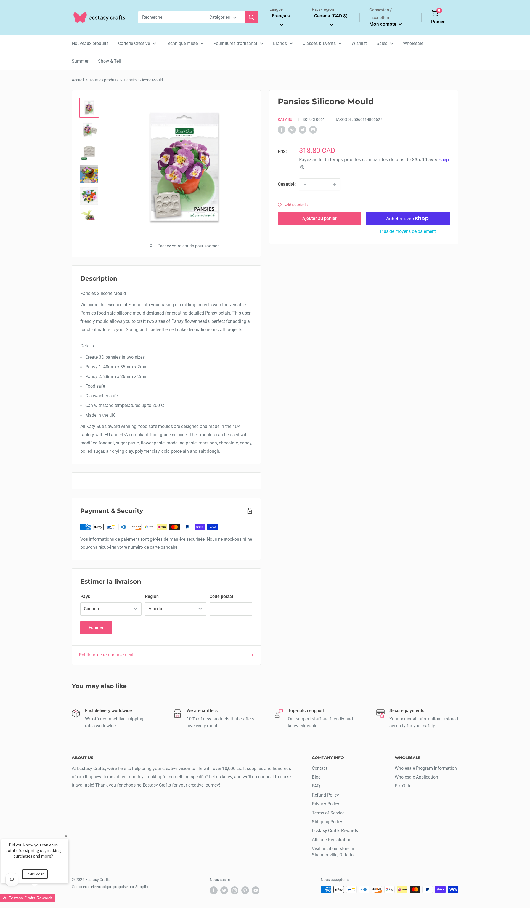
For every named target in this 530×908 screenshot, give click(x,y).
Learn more (35, 874)
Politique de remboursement (106, 654)
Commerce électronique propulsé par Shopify (110, 887)
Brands (280, 43)
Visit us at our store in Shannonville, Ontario (333, 851)
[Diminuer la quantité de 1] (305, 184)
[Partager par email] (313, 129)
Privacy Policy (325, 803)
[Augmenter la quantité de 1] (334, 184)
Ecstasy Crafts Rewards (335, 830)
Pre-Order (404, 786)
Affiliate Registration (331, 839)
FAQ (316, 786)
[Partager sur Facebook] (281, 129)
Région (152, 596)
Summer (80, 61)
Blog (316, 777)
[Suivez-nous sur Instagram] (235, 890)
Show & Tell (109, 61)
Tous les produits (103, 80)
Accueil (78, 80)
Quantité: (287, 184)
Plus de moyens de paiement (408, 231)
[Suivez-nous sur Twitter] (224, 890)
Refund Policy (325, 795)
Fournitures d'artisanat (235, 43)
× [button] (66, 835)
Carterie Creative (134, 43)
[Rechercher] (251, 17)
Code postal (221, 596)
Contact (319, 768)
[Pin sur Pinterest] (292, 129)
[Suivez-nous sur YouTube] (255, 890)
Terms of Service (328, 813)
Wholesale (413, 43)
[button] (294, 205)
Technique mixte (182, 43)
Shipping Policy (327, 821)
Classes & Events (319, 43)
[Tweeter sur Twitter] (302, 129)
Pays (85, 596)
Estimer (96, 627)
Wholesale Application (416, 777)
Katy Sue (286, 119)
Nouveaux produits (90, 43)
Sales (382, 43)
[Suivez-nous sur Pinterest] (245, 890)
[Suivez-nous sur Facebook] (214, 890)
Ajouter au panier (319, 218)
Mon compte (383, 24)
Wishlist (359, 43)
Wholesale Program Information (426, 768)
